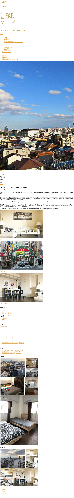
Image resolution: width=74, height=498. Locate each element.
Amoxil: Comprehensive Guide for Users (9, 335)
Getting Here (4, 318)
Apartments (3, 303)
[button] (13, 367)
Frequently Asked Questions (6, 312)
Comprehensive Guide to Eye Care (8, 337)
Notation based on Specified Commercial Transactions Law (11, 313)
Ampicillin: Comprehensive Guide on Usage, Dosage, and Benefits (13, 334)
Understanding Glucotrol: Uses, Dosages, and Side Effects (11, 336)
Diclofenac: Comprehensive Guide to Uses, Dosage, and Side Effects (13, 343)
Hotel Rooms (3, 239)
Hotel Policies (4, 311)
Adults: (1, 179)
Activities (2, 271)
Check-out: (2, 176)
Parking (3, 319)
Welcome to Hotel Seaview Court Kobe (13, 30)
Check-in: (2, 173)
